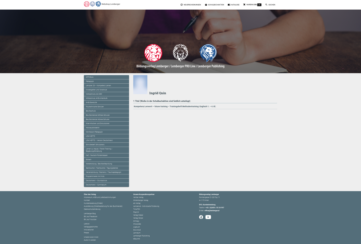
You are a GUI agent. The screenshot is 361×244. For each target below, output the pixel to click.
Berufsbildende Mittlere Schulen (98, 115)
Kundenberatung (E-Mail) (93, 203)
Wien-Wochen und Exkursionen (97, 123)
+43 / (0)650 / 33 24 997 (214, 208)
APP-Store (89, 77)
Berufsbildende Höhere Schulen (97, 119)
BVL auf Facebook (90, 216)
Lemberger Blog (90, 214)
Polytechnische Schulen (95, 107)
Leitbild (86, 224)
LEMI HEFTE (90, 136)
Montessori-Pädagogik (94, 132)
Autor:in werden (90, 240)
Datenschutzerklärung (92, 209)
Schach (88, 160)
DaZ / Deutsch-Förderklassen (97, 155)
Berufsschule (91, 111)
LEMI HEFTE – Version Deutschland (99, 140)
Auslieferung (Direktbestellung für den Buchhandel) (103, 206)
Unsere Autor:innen (91, 237)
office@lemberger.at (211, 211)
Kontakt (87, 200)
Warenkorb (251, 4)
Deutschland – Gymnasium (96, 185)
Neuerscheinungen (190, 4)
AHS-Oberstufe (91, 102)
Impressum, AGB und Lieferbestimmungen (100, 197)
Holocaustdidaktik (92, 128)
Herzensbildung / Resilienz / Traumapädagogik (103, 172)
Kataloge (233, 4)
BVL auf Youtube (90, 219)
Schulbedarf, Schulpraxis (95, 145)
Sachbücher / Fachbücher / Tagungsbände (102, 168)
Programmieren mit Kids (95, 176)
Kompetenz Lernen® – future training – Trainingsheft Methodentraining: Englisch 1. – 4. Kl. (175, 106)
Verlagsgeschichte (91, 227)
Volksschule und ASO (94, 94)
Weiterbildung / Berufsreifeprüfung (99, 164)
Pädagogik (90, 81)
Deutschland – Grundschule (96, 181)
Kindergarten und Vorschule (96, 90)
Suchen (270, 4)
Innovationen (89, 230)
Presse (86, 233)
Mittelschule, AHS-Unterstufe (96, 98)
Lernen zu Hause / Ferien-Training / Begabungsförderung (99, 150)
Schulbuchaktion (214, 4)
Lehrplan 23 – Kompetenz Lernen (98, 86)
